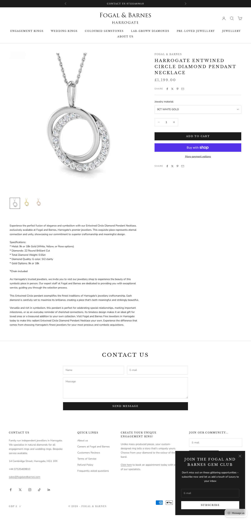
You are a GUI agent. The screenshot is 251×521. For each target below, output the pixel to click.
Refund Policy (85, 465)
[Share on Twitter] (172, 88)
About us (125, 36)
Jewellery (231, 31)
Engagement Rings (27, 31)
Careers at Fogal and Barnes (93, 446)
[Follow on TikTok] (39, 490)
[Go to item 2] (26, 202)
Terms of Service (86, 458)
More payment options (198, 156)
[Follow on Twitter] (20, 490)
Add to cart (198, 136)
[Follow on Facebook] (10, 490)
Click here (126, 465)
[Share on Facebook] (167, 88)
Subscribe (210, 505)
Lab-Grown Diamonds (150, 31)
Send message (125, 406)
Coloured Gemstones (104, 31)
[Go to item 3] (38, 202)
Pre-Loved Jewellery (196, 31)
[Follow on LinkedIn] (49, 490)
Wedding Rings (64, 31)
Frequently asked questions (93, 471)
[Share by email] (182, 88)
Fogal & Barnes (168, 54)
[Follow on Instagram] (30, 490)
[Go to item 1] (15, 203)
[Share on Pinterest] (177, 88)
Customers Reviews (88, 452)
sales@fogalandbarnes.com (24, 477)
